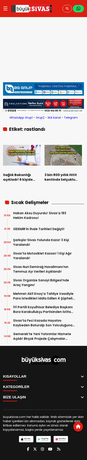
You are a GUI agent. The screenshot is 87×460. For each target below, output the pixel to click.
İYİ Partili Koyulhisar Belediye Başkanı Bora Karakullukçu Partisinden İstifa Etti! (43, 309)
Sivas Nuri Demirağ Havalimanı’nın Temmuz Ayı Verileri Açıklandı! (40, 269)
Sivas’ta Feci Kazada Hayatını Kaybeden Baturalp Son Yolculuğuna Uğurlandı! (42, 323)
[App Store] (26, 439)
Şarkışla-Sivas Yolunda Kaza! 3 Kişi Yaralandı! (41, 242)
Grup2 (40, 118)
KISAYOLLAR (14, 376)
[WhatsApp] (78, 8)
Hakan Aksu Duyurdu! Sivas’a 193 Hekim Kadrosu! (39, 215)
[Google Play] (43, 439)
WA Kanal (54, 118)
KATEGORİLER (16, 387)
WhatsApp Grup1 (21, 118)
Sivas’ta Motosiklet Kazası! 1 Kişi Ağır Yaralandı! (42, 255)
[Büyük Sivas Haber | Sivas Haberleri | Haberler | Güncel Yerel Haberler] (32, 8)
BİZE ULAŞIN (14, 397)
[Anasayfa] (78, 427)
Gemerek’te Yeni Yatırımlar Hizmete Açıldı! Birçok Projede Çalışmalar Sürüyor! (42, 336)
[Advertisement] (43, 51)
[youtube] (50, 449)
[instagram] (42, 449)
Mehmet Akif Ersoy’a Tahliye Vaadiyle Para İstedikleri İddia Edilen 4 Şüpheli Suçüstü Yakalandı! (43, 296)
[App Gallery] (61, 439)
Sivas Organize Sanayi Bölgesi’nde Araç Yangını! (41, 282)
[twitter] (35, 449)
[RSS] (58, 449)
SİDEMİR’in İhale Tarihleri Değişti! (39, 229)
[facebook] (28, 449)
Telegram (71, 118)
